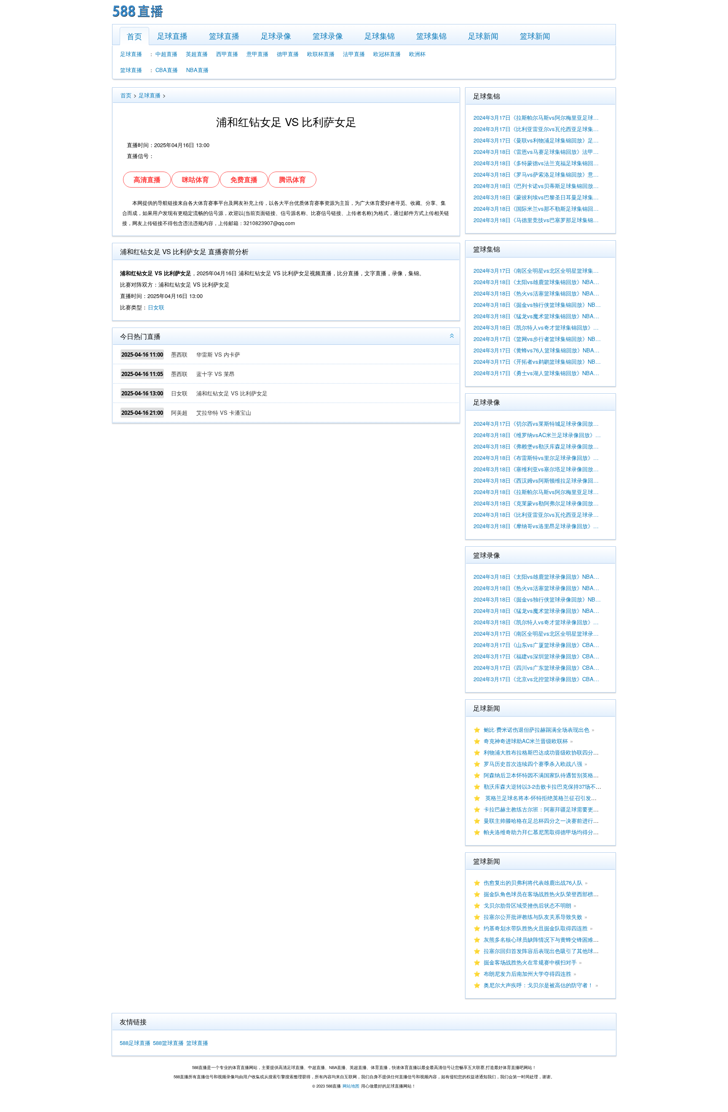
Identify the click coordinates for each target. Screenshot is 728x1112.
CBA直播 (166, 70)
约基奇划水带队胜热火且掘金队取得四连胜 (536, 928)
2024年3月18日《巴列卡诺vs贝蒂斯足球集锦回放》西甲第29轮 (538, 186)
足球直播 (172, 35)
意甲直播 (257, 54)
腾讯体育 (292, 179)
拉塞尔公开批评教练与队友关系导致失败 (533, 917)
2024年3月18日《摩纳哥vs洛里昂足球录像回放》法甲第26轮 (538, 526)
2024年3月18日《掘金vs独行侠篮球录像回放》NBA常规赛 (538, 599)
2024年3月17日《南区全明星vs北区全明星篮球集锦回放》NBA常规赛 (538, 270)
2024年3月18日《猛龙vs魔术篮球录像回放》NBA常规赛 (538, 611)
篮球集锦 (431, 35)
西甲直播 (227, 54)
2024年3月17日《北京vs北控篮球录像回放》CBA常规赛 (538, 679)
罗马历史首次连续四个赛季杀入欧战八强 (533, 764)
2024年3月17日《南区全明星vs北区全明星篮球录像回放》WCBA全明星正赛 (538, 633)
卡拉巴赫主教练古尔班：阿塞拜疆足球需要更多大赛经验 (552, 809)
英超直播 (197, 54)
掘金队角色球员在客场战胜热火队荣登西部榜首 (541, 894)
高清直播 (147, 179)
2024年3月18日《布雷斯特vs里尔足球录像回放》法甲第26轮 (538, 458)
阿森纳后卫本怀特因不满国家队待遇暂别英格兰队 (544, 775)
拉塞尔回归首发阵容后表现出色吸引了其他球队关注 (547, 951)
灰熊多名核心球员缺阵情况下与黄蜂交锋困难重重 (544, 939)
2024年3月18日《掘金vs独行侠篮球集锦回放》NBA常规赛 (538, 305)
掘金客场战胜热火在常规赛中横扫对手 (530, 962)
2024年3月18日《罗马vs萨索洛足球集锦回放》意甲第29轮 (538, 174)
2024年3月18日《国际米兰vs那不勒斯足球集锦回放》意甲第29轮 (538, 208)
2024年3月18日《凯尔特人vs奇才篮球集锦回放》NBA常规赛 (538, 327)
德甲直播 (288, 54)
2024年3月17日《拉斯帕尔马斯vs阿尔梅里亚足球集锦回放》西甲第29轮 (538, 117)
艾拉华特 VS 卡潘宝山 (223, 412)
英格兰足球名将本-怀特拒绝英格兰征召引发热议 (543, 798)
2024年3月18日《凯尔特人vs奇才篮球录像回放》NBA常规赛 (538, 622)
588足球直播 (135, 1043)
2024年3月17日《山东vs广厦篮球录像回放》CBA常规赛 (538, 645)
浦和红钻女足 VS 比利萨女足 (232, 393)
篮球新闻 (535, 35)
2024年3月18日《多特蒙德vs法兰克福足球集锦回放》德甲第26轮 (538, 163)
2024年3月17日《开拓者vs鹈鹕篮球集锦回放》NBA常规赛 (538, 361)
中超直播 (166, 54)
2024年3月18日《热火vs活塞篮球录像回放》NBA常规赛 (538, 588)
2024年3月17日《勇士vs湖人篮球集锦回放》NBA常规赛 (538, 373)
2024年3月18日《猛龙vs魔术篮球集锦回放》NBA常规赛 (538, 316)
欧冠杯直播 (387, 54)
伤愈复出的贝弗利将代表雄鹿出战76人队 (533, 882)
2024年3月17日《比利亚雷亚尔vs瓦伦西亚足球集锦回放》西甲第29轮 (538, 129)
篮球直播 (224, 35)
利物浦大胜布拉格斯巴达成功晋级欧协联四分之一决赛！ (552, 752)
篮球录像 (328, 35)
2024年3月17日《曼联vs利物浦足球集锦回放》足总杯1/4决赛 (538, 140)
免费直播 (243, 179)
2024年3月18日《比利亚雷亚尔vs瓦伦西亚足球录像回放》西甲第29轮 (538, 514)
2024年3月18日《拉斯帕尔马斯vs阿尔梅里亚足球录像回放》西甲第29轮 (538, 492)
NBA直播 (197, 70)
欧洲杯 (417, 54)
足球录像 (276, 35)
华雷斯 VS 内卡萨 (218, 354)
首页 (134, 35)
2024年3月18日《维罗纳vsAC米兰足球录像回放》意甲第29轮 (538, 435)
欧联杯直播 (321, 54)
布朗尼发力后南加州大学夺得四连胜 (527, 974)
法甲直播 (354, 54)
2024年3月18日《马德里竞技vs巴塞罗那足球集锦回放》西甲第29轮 (538, 220)
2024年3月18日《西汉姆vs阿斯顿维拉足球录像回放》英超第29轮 (538, 480)
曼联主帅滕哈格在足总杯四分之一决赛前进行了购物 (547, 821)
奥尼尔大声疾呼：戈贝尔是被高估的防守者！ (538, 985)
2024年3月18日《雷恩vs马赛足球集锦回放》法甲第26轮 (538, 152)
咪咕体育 (195, 179)
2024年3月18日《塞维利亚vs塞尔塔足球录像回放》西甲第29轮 (538, 469)
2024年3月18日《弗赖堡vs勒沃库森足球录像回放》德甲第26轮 (538, 446)
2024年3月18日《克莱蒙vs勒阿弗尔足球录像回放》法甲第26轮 (538, 503)
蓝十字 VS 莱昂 (215, 374)
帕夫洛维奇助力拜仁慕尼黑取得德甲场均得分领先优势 (549, 832)
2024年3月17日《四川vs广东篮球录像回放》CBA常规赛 (538, 667)
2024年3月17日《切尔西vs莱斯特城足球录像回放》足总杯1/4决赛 (538, 423)
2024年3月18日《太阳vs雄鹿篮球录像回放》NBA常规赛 (538, 576)
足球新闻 (483, 35)
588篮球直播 (168, 1043)
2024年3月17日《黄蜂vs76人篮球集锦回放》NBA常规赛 (538, 350)
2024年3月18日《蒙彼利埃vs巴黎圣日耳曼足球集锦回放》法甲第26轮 (538, 197)
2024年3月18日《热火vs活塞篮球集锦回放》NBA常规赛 (538, 293)
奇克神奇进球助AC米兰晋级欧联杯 (526, 741)
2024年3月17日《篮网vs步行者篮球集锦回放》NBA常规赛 (538, 339)
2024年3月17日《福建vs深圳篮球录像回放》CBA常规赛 (538, 656)
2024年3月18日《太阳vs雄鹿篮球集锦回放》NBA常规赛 (538, 282)
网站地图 (351, 1086)
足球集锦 (379, 35)
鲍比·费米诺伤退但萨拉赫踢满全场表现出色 (536, 729)
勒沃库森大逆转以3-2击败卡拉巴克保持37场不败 (542, 786)
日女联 (156, 307)
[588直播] (137, 18)
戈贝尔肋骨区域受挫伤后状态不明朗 (527, 905)
